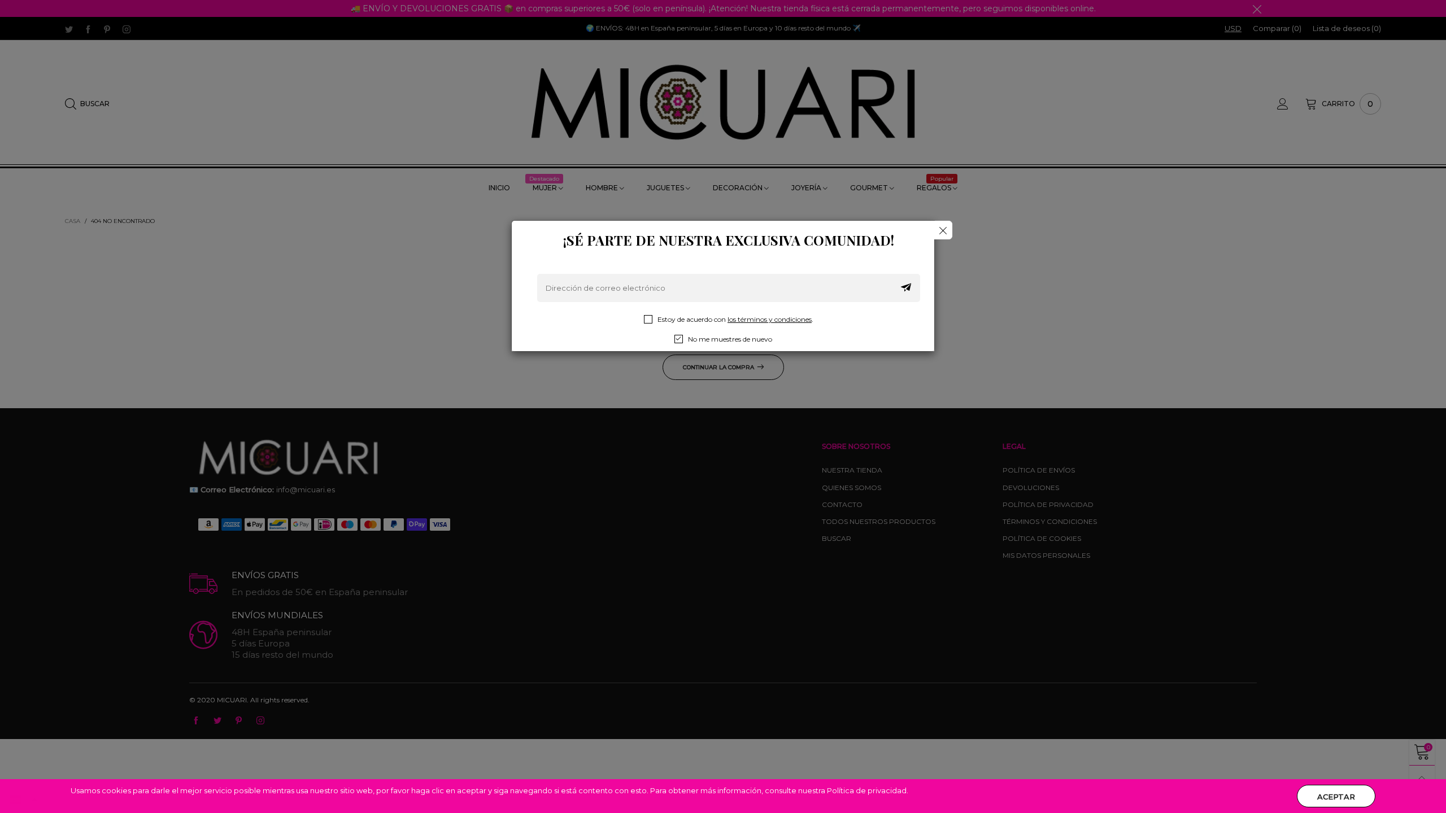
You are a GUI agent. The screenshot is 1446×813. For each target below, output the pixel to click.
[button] (906, 288)
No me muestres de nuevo (730, 339)
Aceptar (1336, 796)
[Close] (943, 230)
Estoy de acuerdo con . (735, 319)
